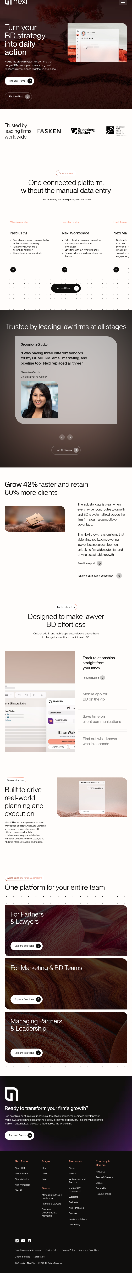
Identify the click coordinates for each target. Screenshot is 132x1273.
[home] (16, 7)
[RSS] (29, 1231)
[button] (123, 7)
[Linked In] (17, 1231)
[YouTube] (23, 1231)
